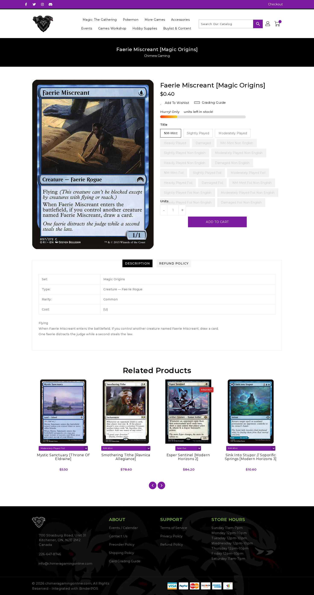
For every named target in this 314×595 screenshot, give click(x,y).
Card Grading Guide (125, 561)
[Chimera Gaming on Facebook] (26, 4)
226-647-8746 (50, 554)
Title (163, 125)
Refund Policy (171, 544)
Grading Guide (214, 102)
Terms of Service (173, 528)
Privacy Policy (171, 536)
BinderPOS (88, 588)
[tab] (137, 263)
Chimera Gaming (157, 56)
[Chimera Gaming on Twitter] (34, 4)
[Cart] (277, 24)
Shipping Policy (121, 553)
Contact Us (118, 536)
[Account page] (268, 24)
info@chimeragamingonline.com (64, 563)
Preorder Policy (122, 544)
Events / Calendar (123, 528)
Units (164, 201)
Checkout (275, 4)
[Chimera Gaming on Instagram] (42, 4)
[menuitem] (99, 19)
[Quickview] (39, 471)
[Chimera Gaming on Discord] (50, 4)
